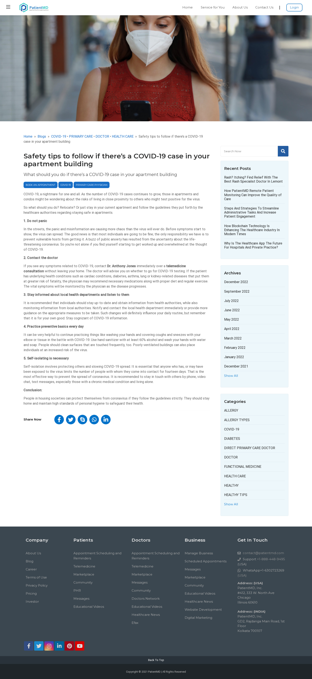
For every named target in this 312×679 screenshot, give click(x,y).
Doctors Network (146, 599)
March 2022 (233, 338)
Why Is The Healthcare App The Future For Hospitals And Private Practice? (253, 245)
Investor (32, 601)
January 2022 (234, 357)
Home (187, 7)
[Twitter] (39, 646)
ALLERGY (231, 410)
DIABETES (232, 439)
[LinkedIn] (59, 646)
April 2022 (231, 329)
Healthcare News (146, 615)
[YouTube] (79, 646)
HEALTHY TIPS (235, 495)
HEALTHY (231, 485)
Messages (81, 599)
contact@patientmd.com (263, 553)
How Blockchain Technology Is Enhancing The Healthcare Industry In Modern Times (252, 230)
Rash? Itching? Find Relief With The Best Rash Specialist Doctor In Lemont (253, 179)
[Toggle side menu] (8, 7)
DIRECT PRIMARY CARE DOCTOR (249, 448)
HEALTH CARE (235, 476)
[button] (59, 419)
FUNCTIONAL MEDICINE (242, 467)
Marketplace (83, 574)
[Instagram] (49, 646)
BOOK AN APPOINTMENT (40, 184)
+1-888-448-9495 (270, 559)
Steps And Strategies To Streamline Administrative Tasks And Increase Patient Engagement (251, 212)
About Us (240, 7)
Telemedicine (84, 566)
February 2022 (235, 348)
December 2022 (236, 282)
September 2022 (237, 291)
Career (31, 569)
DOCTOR (231, 457)
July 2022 (231, 301)
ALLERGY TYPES (237, 420)
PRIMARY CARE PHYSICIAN (91, 184)
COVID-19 (65, 184)
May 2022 (231, 319)
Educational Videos (88, 607)
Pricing (31, 593)
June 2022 (232, 310)
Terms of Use (36, 577)
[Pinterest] (69, 646)
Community (83, 582)
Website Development (203, 610)
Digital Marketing (198, 618)
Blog (29, 561)
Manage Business (199, 553)
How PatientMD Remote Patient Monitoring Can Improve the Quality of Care (253, 195)
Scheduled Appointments (205, 561)
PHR (77, 590)
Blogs (42, 136)
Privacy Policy (37, 585)
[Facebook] (28, 646)
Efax (135, 623)
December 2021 (236, 366)
